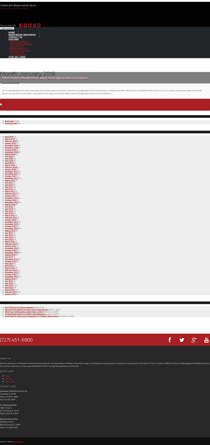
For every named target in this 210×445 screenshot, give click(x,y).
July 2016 (9, 206)
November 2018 (11, 147)
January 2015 (10, 246)
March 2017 (10, 191)
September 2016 (11, 202)
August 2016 (10, 204)
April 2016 (9, 213)
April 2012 (9, 287)
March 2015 (10, 241)
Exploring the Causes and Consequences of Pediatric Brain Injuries (31, 316)
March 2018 (10, 165)
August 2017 (10, 180)
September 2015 (11, 228)
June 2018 (9, 158)
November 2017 (11, 174)
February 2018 (11, 167)
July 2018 (9, 156)
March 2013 (10, 268)
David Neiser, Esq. (17, 52)
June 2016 (9, 209)
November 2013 (11, 259)
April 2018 (9, 163)
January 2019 (10, 143)
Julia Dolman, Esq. (17, 46)
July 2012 (9, 281)
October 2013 (10, 261)
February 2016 (11, 217)
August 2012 (10, 279)
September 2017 (11, 178)
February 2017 (11, 193)
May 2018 (9, 161)
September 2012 (11, 276)
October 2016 (10, 200)
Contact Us (9, 381)
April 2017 (9, 189)
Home (7, 375)
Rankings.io (18, 441)
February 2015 (11, 244)
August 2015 (10, 231)
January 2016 (10, 220)
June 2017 (9, 185)
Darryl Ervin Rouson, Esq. (20, 50)
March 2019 (10, 139)
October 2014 (10, 250)
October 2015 (10, 226)
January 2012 (10, 294)
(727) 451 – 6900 (17, 57)
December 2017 (11, 172)
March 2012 (10, 290)
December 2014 (11, 248)
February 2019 (11, 141)
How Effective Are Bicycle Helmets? (19, 307)
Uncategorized (11, 123)
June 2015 (9, 235)
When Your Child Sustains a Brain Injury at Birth (24, 312)
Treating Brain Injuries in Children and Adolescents (25, 314)
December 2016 (11, 198)
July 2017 (9, 182)
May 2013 (9, 263)
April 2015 (9, 239)
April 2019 (9, 137)
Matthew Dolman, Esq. (19, 42)
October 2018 (10, 150)
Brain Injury (9, 121)
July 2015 (9, 233)
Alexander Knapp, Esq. (18, 48)
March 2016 (10, 215)
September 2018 (11, 152)
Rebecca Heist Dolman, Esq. (21, 44)
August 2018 (10, 154)
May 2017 (9, 187)
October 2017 (10, 176)
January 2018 (10, 169)
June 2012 (9, 283)
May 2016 (9, 211)
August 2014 (10, 255)
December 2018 (11, 145)
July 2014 (9, 257)
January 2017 (10, 196)
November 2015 (11, 224)
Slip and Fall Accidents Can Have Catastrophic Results (26, 309)
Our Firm (14, 39)
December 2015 (11, 222)
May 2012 (9, 285)
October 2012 (10, 274)
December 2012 (11, 272)
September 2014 (11, 252)
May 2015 (9, 237)
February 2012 (11, 292)
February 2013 (11, 270)
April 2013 (9, 266)
